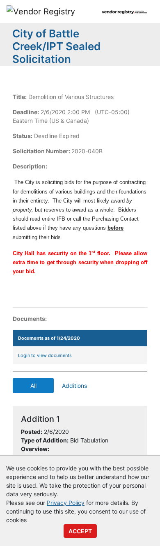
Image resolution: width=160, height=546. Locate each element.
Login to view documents (45, 355)
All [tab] (33, 385)
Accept (80, 531)
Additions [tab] (74, 385)
